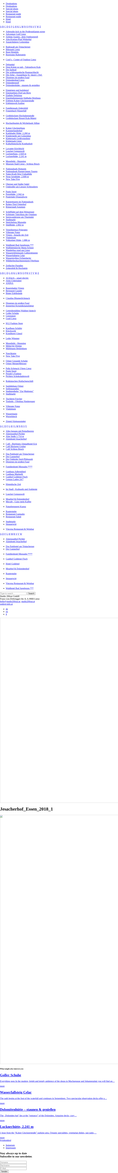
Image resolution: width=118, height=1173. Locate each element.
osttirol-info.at (6, 604)
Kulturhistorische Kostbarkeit (19, 143)
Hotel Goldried (12, 564)
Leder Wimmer (12, 338)
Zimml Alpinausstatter (16, 421)
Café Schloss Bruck (15, 449)
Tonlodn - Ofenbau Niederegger (20, 401)
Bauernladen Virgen (15, 288)
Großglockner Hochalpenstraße (20, 115)
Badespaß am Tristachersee (18, 47)
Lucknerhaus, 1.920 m (16, 154)
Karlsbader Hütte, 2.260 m (18, 133)
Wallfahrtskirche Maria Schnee (20, 247)
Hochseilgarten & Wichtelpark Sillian (23, 123)
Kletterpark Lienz (14, 141)
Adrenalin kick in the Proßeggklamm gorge (25, 31)
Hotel (8, 19)
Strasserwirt (11, 524)
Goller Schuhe (12, 313)
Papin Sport (11, 191)
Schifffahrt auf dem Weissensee (20, 212)
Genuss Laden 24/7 (14, 479)
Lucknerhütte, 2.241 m (16, 156)
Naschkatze (11, 353)
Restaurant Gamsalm (15, 514)
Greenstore (11, 316)
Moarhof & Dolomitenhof (17, 499)
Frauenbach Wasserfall (16, 110)
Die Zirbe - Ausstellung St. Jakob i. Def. (24, 75)
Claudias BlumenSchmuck (18, 298)
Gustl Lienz (11, 318)
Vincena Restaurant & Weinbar (20, 529)
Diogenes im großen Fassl (17, 77)
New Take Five (13, 179)
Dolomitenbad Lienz (15, 80)
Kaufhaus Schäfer (14, 328)
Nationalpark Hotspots (16, 169)
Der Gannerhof (13, 456)
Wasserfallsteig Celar (15, 255)
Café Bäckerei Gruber (16, 446)
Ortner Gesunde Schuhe (17, 361)
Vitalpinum (11, 237)
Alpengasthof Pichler (15, 434)
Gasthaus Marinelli (14, 474)
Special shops (12, 9)
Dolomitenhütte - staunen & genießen (23, 85)
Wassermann (11, 414)
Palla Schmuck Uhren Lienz (18, 368)
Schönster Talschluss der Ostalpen (21, 214)
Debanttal (10, 64)
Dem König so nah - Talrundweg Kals (23, 67)
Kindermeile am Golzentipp (18, 136)
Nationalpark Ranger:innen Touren (21, 171)
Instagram (10, 1145)
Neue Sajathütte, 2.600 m (17, 176)
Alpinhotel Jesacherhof (16, 439)
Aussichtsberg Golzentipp (17, 42)
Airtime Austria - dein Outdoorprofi (22, 37)
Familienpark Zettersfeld (17, 108)
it (6, 614)
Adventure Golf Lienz (16, 34)
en (7, 611)
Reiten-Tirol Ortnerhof (16, 204)
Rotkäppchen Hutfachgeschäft (19, 381)
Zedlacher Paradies (14, 265)
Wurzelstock (11, 416)
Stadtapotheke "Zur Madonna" (20, 391)
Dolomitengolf (12, 82)
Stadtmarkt (11, 219)
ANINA (9, 283)
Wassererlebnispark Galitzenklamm (22, 253)
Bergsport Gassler (14, 290)
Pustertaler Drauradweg (16, 197)
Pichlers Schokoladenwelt (17, 376)
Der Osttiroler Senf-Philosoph (19, 459)
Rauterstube (11, 511)
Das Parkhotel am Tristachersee (20, 454)
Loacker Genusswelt (15, 151)
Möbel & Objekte (14, 346)
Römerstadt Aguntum (15, 207)
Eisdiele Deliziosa (14, 95)
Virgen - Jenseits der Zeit (17, 235)
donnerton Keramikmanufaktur (20, 306)
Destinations (11, 3)
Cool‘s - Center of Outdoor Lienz (21, 59)
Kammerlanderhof (14, 130)
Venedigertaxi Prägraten (16, 230)
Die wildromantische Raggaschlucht (22, 72)
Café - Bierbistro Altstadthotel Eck (21, 444)
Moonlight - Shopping (16, 161)
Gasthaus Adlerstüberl (16, 471)
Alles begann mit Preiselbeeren (20, 431)
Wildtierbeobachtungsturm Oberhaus (22, 260)
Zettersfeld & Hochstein (16, 268)
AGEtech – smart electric (17, 278)
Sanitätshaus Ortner (14, 386)
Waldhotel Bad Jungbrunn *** (20, 245)
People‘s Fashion (13, 373)
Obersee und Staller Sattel (17, 184)
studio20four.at (28, 601)
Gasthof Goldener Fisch (16, 477)
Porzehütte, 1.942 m (15, 194)
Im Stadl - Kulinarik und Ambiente (21, 489)
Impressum (11, 1148)
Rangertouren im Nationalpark (19, 202)
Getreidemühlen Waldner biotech (21, 310)
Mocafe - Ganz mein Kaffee (18, 501)
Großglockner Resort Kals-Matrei (21, 118)
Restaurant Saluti (13, 516)
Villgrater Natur (13, 232)
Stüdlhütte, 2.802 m (15, 225)
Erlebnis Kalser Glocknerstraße (20, 100)
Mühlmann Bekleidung (16, 348)
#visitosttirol (5, 1140)
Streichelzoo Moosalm (16, 222)
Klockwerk (11, 331)
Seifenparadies (12, 388)
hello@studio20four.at (10, 601)
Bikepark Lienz (13, 49)
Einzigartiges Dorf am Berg (18, 93)
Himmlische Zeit (13, 484)
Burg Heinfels (12, 52)
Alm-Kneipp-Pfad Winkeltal (18, 39)
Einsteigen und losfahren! (17, 90)
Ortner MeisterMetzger (16, 363)
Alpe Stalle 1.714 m (15, 436)
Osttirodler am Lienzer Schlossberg (22, 186)
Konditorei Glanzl (14, 333)
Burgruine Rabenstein (16, 54)
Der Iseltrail (11, 69)
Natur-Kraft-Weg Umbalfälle (19, 174)
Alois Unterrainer (14, 280)
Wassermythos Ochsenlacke (18, 258)
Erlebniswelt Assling (15, 103)
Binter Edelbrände (14, 293)
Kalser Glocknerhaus (15, 128)
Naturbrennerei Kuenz (16, 506)
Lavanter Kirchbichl (15, 148)
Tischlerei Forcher (14, 399)
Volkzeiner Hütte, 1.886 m (18, 240)
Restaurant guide (13, 14)
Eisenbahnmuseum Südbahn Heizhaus (23, 98)
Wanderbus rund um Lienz (18, 250)
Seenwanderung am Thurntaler (20, 217)
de (7, 609)
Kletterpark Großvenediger (18, 138)
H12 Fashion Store (14, 323)
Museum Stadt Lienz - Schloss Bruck (23, 164)
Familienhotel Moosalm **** (19, 466)
